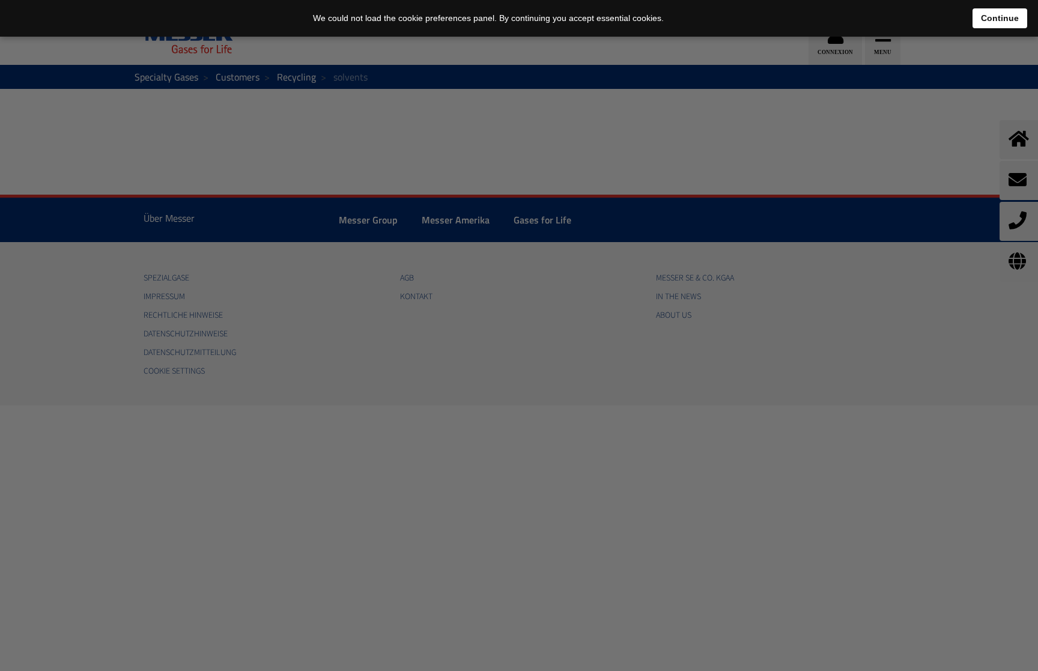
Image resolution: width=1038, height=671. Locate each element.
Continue (1000, 18)
